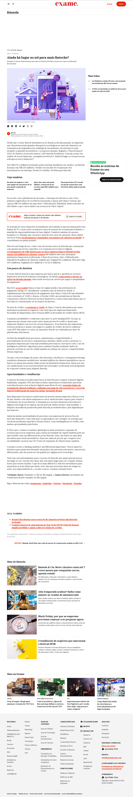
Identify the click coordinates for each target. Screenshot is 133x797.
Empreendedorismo (63, 534)
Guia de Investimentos (46, 738)
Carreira (10, 744)
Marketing (28, 729)
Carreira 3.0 (87, 739)
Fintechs (11, 537)
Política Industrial (67, 764)
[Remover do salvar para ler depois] (31, 126)
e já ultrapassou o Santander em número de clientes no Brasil (50, 237)
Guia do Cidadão (47, 729)
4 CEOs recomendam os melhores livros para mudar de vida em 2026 (109, 90)
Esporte (28, 733)
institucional (12, 794)
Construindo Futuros (68, 742)
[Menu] (8, 4)
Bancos (33, 534)
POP (26, 753)
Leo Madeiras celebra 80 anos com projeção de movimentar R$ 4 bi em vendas (108, 82)
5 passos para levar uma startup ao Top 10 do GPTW (37, 525)
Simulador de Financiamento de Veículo (47, 768)
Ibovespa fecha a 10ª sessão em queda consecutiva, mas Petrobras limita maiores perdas (73, 184)
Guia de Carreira (47, 743)
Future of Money (31, 745)
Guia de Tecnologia (48, 733)
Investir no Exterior (67, 750)
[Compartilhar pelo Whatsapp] (8, 126)
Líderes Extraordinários (66, 755)
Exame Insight (12, 756)
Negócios (10, 770)
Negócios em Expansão (65, 782)
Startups (77, 534)
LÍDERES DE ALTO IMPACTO (13, 735)
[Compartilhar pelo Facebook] (12, 126)
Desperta (86, 743)
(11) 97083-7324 (111, 777)
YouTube (105, 726)
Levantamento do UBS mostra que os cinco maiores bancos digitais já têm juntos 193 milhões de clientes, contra (43, 253)
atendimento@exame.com (112, 758)
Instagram (36, 483)
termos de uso (23, 794)
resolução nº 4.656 (35, 307)
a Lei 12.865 (22, 288)
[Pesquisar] (13, 4)
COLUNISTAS (11, 774)
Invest (9, 766)
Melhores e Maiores (67, 773)
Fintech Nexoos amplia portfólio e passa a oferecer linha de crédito (45, 526)
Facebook (67, 483)
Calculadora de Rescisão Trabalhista (48, 755)
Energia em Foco (66, 746)
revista (86, 726)
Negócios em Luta (67, 760)
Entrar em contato (108, 746)
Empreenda (87, 762)
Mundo (27, 722)
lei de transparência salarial (72, 794)
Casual (27, 726)
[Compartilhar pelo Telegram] (20, 126)
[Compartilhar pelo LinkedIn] (16, 126)
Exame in (86, 735)
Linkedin (47, 483)
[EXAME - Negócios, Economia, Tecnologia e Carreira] (66, 4)
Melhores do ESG (66, 777)
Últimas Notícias (13, 730)
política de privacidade (52, 794)
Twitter (57, 483)
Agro (85, 758)
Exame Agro (29, 737)
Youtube (78, 483)
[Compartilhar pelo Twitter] (24, 126)
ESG (8, 752)
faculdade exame (90, 722)
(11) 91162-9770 (111, 749)
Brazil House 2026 (67, 730)
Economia (10, 748)
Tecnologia (29, 741)
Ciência (27, 749)
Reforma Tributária (67, 726)
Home (9, 53)
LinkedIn (105, 729)
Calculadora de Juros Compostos (48, 761)
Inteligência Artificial (11, 761)
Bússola (13, 12)
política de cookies (36, 794)
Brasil (9, 740)
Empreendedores (45, 534)
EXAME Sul (64, 734)
